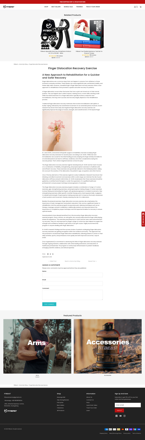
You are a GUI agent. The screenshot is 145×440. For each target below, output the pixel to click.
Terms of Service (136, 433)
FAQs (88, 402)
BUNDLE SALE (68, 7)
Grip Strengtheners (63, 400)
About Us (89, 397)
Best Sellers (60, 405)
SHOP (46, 7)
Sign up (119, 410)
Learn (88, 410)
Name (44, 271)
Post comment (49, 304)
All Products (60, 410)
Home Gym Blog (23, 64)
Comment (45, 288)
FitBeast (16, 64)
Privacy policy (126, 433)
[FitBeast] (8, 6)
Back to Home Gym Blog (72, 261)
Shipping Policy (103, 433)
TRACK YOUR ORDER (93, 7)
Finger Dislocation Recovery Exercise (38, 64)
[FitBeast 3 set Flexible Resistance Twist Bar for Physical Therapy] (89, 34)
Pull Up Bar (60, 402)
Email (44, 280)
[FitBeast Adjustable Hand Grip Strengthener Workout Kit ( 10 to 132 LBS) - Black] (55, 34)
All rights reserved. (17, 429)
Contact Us (90, 400)
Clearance (60, 408)
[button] (53, 56)
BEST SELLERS (56, 7)
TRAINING (79, 7)
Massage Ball (61, 397)
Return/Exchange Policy (115, 433)
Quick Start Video (91, 405)
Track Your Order (91, 408)
